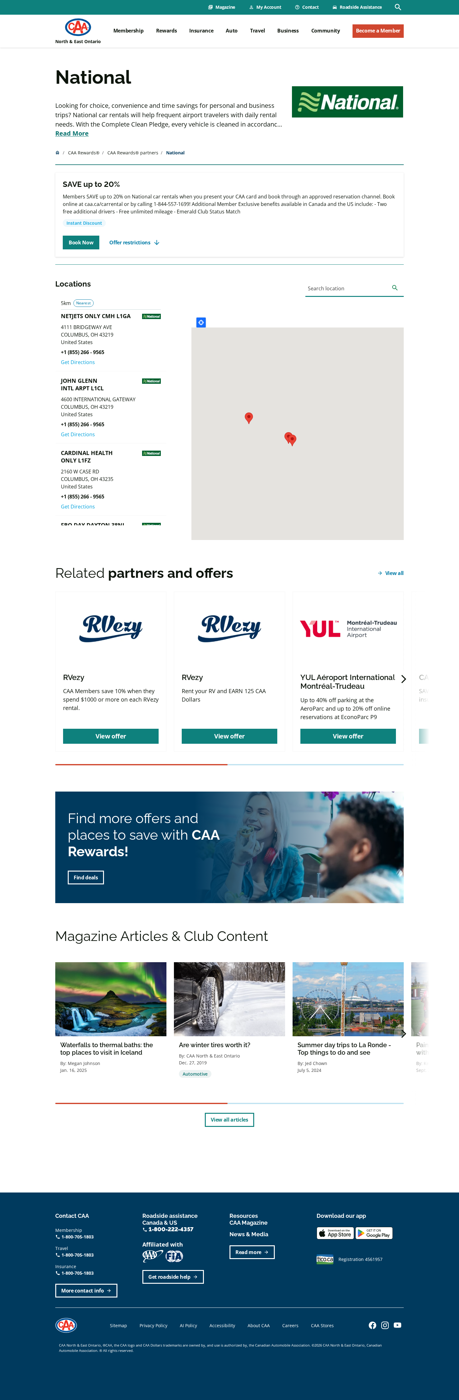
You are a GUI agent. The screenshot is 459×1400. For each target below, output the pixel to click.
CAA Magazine (249, 1222)
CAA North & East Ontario (213, 1056)
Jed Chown (316, 1063)
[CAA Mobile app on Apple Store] (335, 1232)
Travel (257, 30)
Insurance (201, 30)
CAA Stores (322, 1325)
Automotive (195, 1074)
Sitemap (118, 1325)
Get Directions (78, 362)
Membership (128, 30)
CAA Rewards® (84, 153)
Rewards (166, 30)
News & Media (249, 1234)
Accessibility (222, 1325)
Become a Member (378, 30)
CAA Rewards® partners (132, 153)
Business (288, 30)
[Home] (78, 27)
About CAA (259, 1325)
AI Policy (188, 1325)
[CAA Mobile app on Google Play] (374, 1232)
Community (325, 30)
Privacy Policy (153, 1325)
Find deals (86, 877)
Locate (201, 323)
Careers (290, 1325)
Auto (232, 30)
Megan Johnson (84, 1063)
